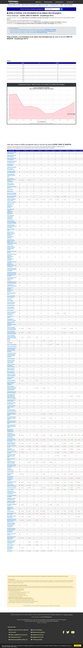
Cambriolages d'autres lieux (11, 294)
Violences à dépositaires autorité (11, 449)
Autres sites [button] (70, 1)
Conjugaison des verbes (38, 637)
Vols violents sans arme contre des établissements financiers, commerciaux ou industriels (11, 257)
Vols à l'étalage (10, 300)
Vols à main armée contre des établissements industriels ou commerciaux (10, 211)
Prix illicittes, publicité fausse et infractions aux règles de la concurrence (11, 530)
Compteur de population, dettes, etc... (19, 639)
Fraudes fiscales (10, 544)
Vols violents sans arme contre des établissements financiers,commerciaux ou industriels (11, 264)
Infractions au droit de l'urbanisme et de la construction (11, 542)
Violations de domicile (11, 202)
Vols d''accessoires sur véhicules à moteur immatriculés (11, 313)
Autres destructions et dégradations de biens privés (11, 426)
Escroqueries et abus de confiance (11, 505)
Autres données (59, 1)
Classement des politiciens (38, 632)
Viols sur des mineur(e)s (11, 346)
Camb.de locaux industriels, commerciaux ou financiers (10, 289)
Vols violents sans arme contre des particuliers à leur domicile (11, 269)
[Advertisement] (41, 49)
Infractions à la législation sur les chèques (10, 508)
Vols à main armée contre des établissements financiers (10, 205)
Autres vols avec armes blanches (11, 252)
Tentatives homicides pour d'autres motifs (11, 172)
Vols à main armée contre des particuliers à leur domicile (11, 226)
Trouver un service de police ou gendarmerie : (32, 9)
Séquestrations (10, 191)
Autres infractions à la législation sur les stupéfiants (11, 383)
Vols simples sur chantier (10, 317)
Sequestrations (10, 189)
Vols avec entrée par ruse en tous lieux (11, 297)
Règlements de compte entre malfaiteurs (11, 156)
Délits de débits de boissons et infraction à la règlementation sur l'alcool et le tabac (11, 388)
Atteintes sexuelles (11, 358)
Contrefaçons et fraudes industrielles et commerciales (11, 492)
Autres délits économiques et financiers (10, 548)
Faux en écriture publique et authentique (11, 485)
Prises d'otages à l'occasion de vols (10, 184)
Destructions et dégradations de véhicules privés (10, 430)
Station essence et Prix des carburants (19, 629)
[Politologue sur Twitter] (68, 633)
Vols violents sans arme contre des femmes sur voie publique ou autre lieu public (11, 274)
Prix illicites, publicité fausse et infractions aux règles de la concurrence (11, 525)
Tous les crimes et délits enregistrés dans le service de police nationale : (33, 29)
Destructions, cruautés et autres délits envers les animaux (11, 465)
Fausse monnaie (10, 489)
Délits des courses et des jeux (11, 459)
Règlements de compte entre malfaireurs (11, 153)
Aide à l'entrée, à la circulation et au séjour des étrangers (35, 4)
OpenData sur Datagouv (68, 614)
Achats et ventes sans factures (11, 534)
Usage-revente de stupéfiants (10, 378)
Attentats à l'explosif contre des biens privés (11, 410)
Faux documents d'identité (10, 474)
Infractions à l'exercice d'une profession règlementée (11, 537)
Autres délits (9, 550)
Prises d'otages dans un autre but (11, 187)
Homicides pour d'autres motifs (10, 165)
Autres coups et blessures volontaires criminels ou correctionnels (11, 180)
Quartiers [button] (39, 1)
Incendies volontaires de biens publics (11, 400)
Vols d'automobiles (10, 305)
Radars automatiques (37, 629)
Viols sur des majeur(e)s (11, 344)
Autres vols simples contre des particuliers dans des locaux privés (11, 332)
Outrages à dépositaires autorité (11, 446)
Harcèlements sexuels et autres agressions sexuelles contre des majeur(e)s (11, 350)
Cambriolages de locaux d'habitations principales (11, 282)
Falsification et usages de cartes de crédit (11, 502)
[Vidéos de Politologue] (73, 633)
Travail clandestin (10, 511)
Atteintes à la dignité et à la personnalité (11, 200)
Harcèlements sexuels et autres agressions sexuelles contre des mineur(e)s (11, 355)
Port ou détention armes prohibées (11, 452)
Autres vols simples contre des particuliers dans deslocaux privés (11, 328)
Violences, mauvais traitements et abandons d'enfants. (11, 365)
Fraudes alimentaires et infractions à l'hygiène (11, 392)
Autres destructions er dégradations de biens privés (11, 422)
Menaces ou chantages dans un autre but (11, 197)
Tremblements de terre (15, 637)
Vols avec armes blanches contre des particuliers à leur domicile (11, 248)
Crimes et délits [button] (48, 1)
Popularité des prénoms (38, 634)
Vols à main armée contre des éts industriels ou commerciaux (10, 217)
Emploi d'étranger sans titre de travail (11, 514)
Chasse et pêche (10, 471)
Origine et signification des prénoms (18, 634)
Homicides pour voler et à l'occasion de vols (11, 162)
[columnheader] (23, 63)
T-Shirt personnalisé (37, 639)
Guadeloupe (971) (54, 4)
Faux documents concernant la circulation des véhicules (10, 478)
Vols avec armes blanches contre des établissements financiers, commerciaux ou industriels (11, 235)
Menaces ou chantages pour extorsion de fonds (11, 194)
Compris (77, 645)
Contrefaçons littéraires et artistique (11, 496)
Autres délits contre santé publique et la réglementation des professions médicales (11, 396)
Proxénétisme (10, 342)
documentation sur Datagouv (28, 602)
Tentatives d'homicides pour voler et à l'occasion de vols (11, 168)
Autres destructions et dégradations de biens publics (11, 418)
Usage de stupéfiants (11, 380)
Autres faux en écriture (11, 487)
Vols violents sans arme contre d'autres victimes (11, 278)
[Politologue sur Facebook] (63, 633)
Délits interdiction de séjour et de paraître (11, 462)
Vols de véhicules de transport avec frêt (11, 303)
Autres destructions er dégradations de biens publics (11, 414)
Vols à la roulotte (10, 310)
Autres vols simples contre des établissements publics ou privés (11, 324)
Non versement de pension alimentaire (11, 372)
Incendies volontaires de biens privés (11, 403)
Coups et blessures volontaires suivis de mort (11, 175)
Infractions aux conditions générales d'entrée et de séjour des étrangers (11, 435)
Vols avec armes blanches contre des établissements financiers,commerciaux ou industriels (11, 242)
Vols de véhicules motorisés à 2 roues (11, 308)
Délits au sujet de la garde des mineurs (10, 369)
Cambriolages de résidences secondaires (11, 285)
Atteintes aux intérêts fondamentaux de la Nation (11, 455)
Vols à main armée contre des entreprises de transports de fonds (11, 222)
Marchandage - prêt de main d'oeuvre (11, 517)
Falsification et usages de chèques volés (11, 499)
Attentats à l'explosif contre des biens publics (11, 407)
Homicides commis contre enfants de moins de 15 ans (11, 361)
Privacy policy (44, 622)
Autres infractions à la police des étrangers (11, 443)
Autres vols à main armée (10, 230)
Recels (8, 340)
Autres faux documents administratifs (11, 482)
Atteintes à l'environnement (10, 469)
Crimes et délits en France (14, 4)
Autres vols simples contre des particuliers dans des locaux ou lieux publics (11, 337)
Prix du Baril (13, 632)
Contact (73, 636)
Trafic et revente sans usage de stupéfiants (11, 375)
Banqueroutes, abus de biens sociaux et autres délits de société (11, 520)
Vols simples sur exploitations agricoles (11, 320)
